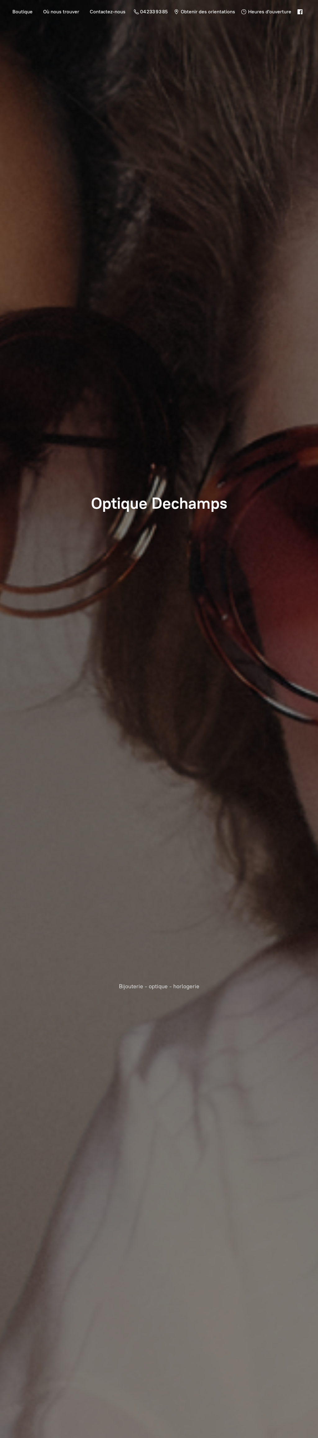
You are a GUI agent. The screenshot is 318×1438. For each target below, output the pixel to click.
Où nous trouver (61, 12)
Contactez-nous (107, 12)
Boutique (22, 12)
